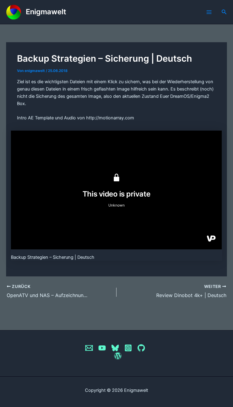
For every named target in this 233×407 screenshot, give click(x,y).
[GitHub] (141, 348)
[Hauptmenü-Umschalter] (209, 12)
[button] (224, 12)
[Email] (89, 348)
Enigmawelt (46, 11)
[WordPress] (118, 356)
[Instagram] (128, 348)
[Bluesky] (115, 348)
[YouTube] (102, 348)
